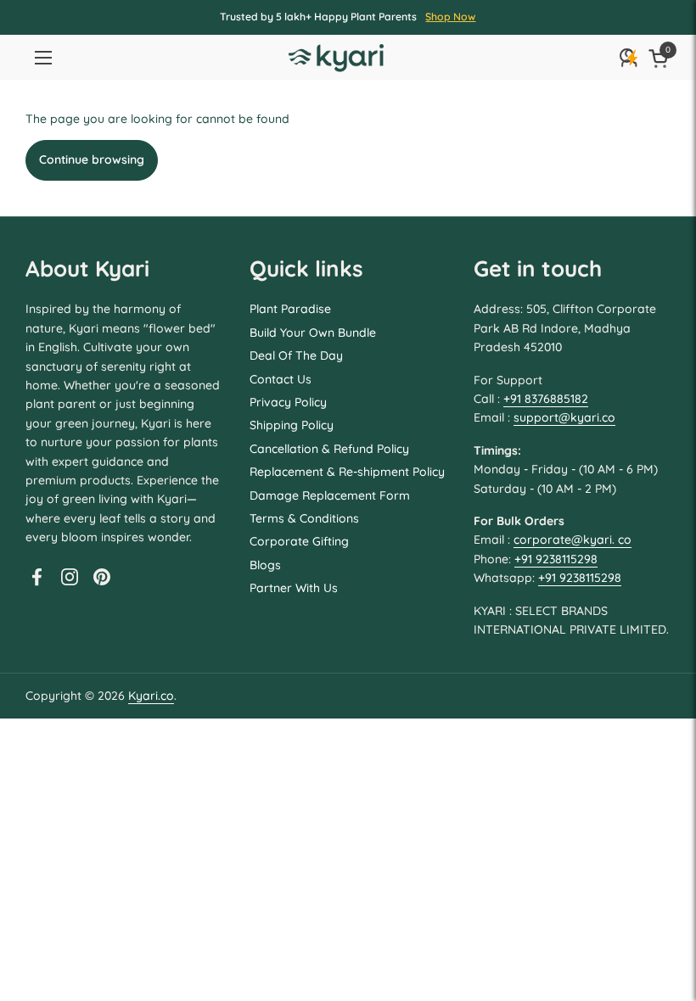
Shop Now (450, 16)
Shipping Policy (292, 425)
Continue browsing (91, 159)
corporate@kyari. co (572, 539)
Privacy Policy (288, 402)
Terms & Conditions (304, 518)
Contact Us (281, 379)
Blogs (265, 565)
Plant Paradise (290, 308)
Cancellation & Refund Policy (329, 448)
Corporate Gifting (299, 541)
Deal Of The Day (296, 355)
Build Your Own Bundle (313, 332)
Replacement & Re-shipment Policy (347, 471)
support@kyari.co (564, 417)
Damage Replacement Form (330, 495)
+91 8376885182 (545, 398)
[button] (661, 58)
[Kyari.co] (336, 58)
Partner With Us (294, 588)
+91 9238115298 (556, 559)
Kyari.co (151, 695)
